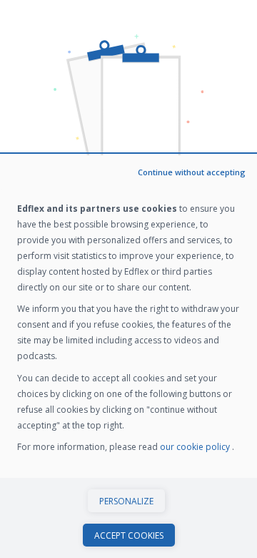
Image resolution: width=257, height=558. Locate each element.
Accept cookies (128, 535)
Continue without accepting (192, 172)
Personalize (126, 501)
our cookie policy (196, 447)
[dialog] (128, 356)
